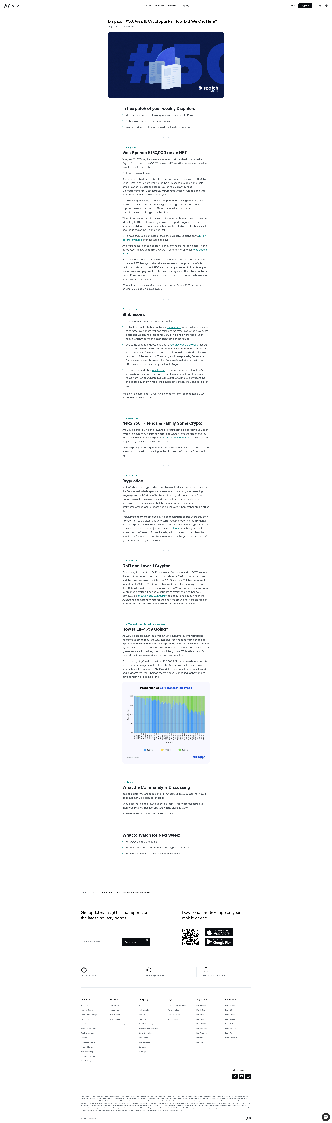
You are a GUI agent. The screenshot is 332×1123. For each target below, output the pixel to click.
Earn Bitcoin (230, 1005)
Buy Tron (200, 1015)
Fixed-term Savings (89, 1015)
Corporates (114, 1005)
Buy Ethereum (202, 1033)
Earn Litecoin (230, 1028)
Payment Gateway (117, 1024)
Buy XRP (199, 1038)
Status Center (144, 1042)
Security (142, 1015)
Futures (84, 1038)
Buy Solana (201, 1019)
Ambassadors (144, 1010)
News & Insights (145, 1033)
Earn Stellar (230, 1024)
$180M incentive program (152, 595)
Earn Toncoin (231, 1015)
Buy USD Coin (202, 1024)
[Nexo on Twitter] (235, 1076)
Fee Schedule (173, 1019)
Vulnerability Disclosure (148, 1028)
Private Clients (87, 1047)
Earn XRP (229, 1010)
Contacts (142, 1047)
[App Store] (219, 932)
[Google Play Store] (219, 942)
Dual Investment (87, 1033)
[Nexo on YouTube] (241, 1076)
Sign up (305, 6)
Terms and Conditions (177, 1005)
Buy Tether (201, 1010)
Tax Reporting (87, 1052)
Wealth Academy (146, 1024)
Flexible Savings (87, 1010)
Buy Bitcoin (201, 1005)
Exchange (85, 1019)
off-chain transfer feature (176, 437)
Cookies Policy (174, 1015)
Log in (292, 6)
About (141, 1005)
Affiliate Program (88, 1061)
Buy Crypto (85, 1005)
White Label (115, 1015)
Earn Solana (230, 1019)
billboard (176, 528)
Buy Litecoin (201, 1042)
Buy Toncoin (201, 1028)
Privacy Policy (173, 1010)
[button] (326, 1117)
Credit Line (85, 1024)
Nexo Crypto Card (88, 1028)
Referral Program (88, 1056)
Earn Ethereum (231, 1038)
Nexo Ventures (116, 1019)
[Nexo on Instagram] (248, 1076)
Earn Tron (229, 1033)
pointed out (158, 370)
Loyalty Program (88, 1042)
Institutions (114, 1010)
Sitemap (142, 1052)
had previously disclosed (184, 344)
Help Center (143, 1038)
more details (174, 327)
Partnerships (144, 1019)
